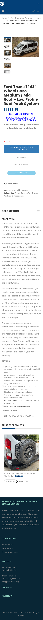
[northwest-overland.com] (15, 3)
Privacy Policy (7, 548)
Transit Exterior (21, 193)
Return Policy (7, 544)
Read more (10, 481)
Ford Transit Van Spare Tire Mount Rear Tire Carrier (20, 474)
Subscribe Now (21, 173)
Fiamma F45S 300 (11, 395)
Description (10, 211)
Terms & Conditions (10, 552)
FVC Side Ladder (10, 400)
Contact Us (7, 587)
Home (4, 18)
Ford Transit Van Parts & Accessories (26, 18)
